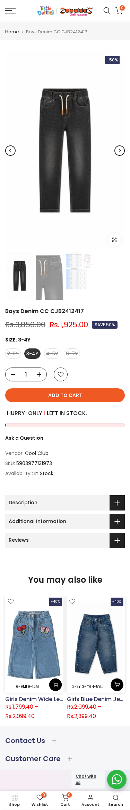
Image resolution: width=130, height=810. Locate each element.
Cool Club (37, 453)
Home (12, 31)
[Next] (119, 150)
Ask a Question (24, 437)
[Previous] (10, 150)
